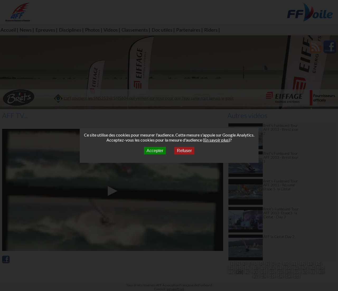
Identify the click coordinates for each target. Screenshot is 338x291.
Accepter (155, 150)
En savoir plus (216, 139)
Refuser (184, 150)
